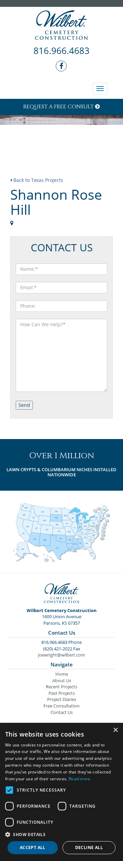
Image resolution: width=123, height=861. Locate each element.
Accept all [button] (32, 847)
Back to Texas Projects (37, 180)
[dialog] (61, 792)
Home (61, 674)
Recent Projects (61, 687)
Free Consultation (61, 706)
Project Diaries (61, 699)
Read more (80, 779)
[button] (61, 834)
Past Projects (62, 693)
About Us (61, 680)
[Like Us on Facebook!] (61, 66)
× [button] (115, 730)
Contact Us (62, 712)
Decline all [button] (89, 847)
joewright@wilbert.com (61, 655)
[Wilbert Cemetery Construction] (61, 25)
